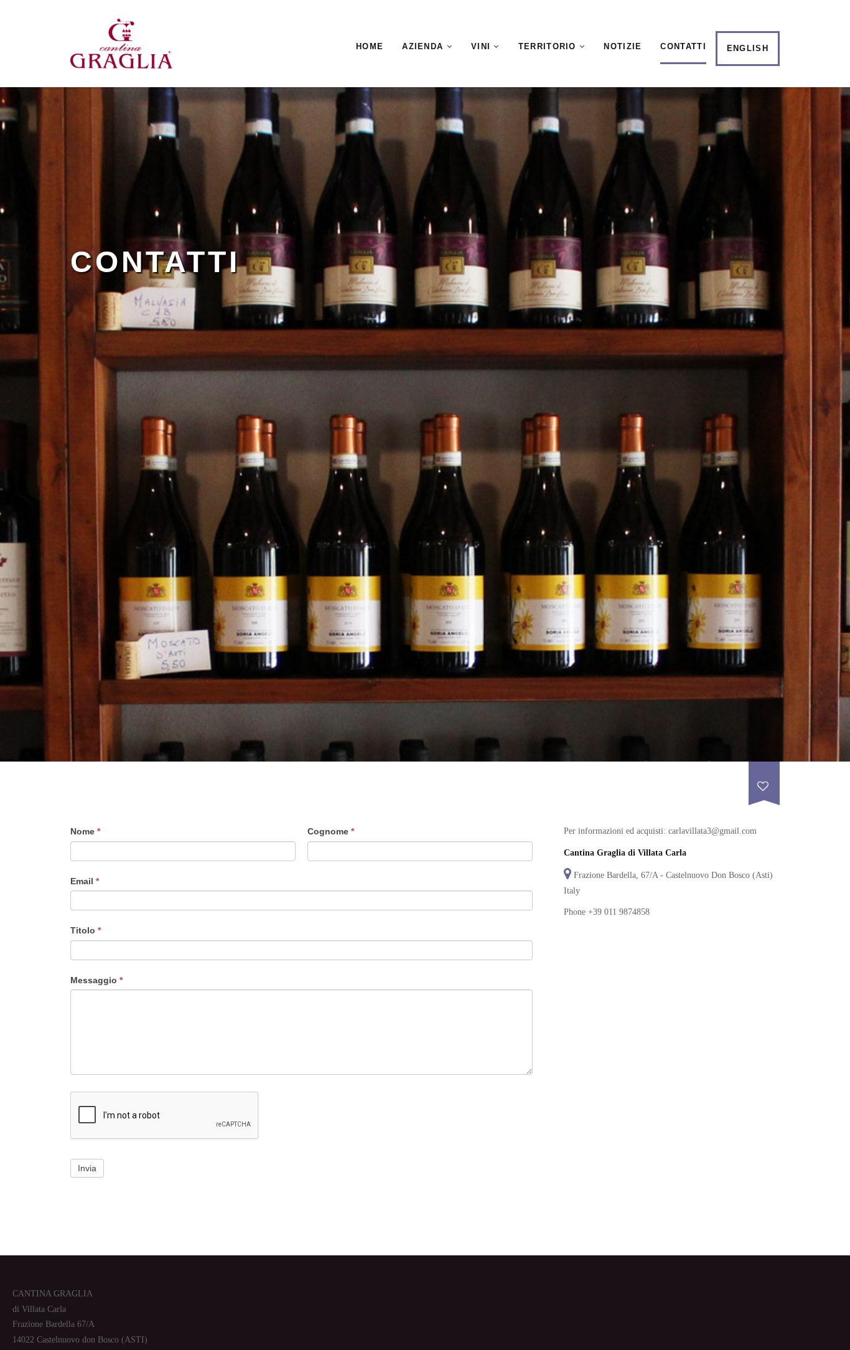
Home (369, 46)
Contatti (683, 46)
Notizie (623, 46)
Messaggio (96, 980)
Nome (85, 831)
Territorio (548, 46)
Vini (482, 46)
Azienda (424, 46)
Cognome (330, 831)
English (747, 48)
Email (84, 881)
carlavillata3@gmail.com (712, 831)
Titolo (85, 930)
